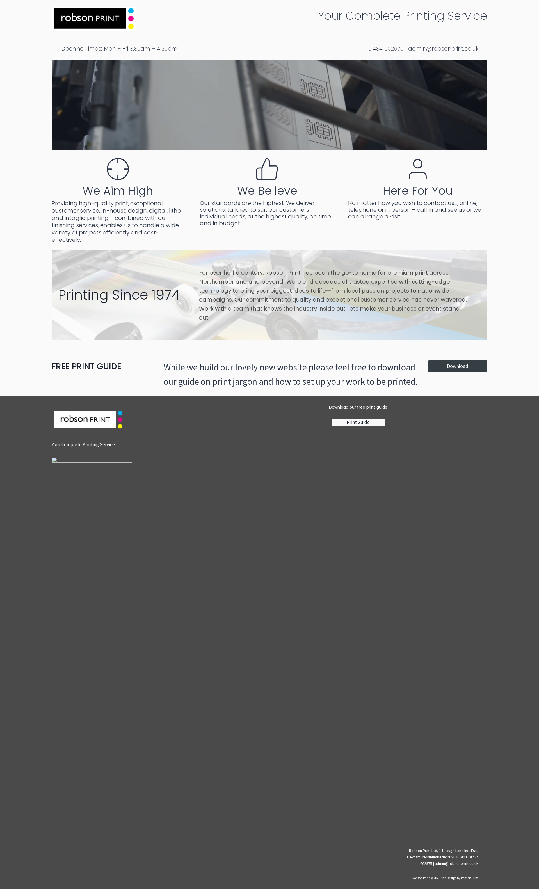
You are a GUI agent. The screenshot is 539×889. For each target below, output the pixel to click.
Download (457, 366)
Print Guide (358, 422)
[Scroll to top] (491, 880)
